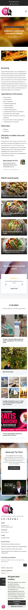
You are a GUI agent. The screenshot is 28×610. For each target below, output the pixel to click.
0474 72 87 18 (5, 532)
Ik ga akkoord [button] (16, 601)
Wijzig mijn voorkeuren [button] (17, 606)
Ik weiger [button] (16, 604)
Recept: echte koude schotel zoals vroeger (11, 549)
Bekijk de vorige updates (7, 567)
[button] (22, 284)
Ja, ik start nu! (14, 468)
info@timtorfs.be (5, 537)
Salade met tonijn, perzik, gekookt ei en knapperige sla (14, 546)
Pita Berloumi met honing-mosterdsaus (10, 544)
